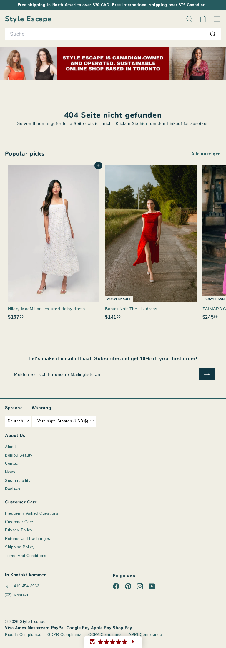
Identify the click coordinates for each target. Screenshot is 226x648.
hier (143, 123)
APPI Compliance (145, 634)
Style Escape (28, 19)
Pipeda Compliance (23, 634)
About (10, 446)
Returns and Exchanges (27, 538)
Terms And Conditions (25, 555)
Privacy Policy (19, 530)
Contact (12, 463)
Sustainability (18, 480)
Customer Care (19, 522)
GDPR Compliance (65, 634)
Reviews (13, 489)
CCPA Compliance (105, 634)
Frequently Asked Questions (32, 513)
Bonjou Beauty (19, 455)
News (10, 472)
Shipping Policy (20, 547)
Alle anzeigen (206, 153)
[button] (113, 642)
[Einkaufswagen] (203, 19)
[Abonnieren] (207, 374)
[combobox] (113, 34)
